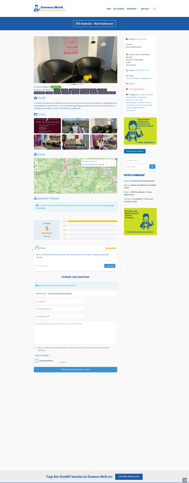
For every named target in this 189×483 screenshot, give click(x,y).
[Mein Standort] (103, 164)
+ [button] (36, 160)
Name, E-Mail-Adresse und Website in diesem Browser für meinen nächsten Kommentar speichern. (74, 348)
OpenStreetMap (104, 193)
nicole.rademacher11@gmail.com (139, 78)
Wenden (93, 93)
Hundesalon (56, 87)
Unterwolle (84, 93)
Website (131, 83)
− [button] (36, 163)
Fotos (41, 114)
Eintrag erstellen (129, 476)
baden (57, 90)
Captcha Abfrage (42, 355)
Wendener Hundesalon (107, 93)
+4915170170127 (143, 70)
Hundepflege (74, 90)
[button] (40, 60)
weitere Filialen (48, 198)
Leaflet (90, 193)
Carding (64, 90)
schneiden (66, 93)
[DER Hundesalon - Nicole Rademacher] (75, 173)
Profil (41, 98)
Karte (41, 154)
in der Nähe (102, 90)
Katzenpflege (39, 93)
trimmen (75, 93)
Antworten (110, 266)
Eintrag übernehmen (134, 151)
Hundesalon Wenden (88, 90)
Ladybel (49, 93)
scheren (57, 93)
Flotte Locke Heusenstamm (143, 181)
